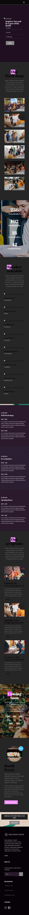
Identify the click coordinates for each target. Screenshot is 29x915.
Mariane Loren (10, 311)
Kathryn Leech (10, 365)
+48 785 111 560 (8, 885)
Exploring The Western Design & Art (14, 584)
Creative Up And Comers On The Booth (14, 658)
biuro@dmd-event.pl (9, 895)
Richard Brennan (11, 351)
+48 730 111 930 (8, 890)
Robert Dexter (9, 391)
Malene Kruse (9, 298)
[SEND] (21, 874)
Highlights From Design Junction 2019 (13, 621)
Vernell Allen (9, 338)
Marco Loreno (9, 378)
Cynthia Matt (9, 325)
